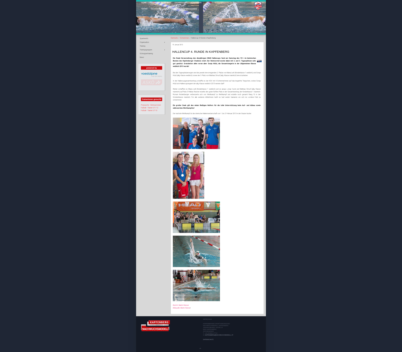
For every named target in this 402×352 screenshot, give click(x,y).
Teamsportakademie (188, 9)
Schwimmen (184, 38)
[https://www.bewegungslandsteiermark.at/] (151, 84)
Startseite (174, 38)
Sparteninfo (144, 38)
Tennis (144, 9)
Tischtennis (156, 9)
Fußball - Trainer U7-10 (149, 114)
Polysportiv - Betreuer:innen (151, 108)
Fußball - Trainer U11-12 (149, 111)
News (142, 57)
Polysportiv (170, 9)
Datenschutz (208, 339)
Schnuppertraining (146, 54)
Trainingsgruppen (146, 50)
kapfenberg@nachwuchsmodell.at (219, 335)
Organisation (144, 42)
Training (142, 46)
